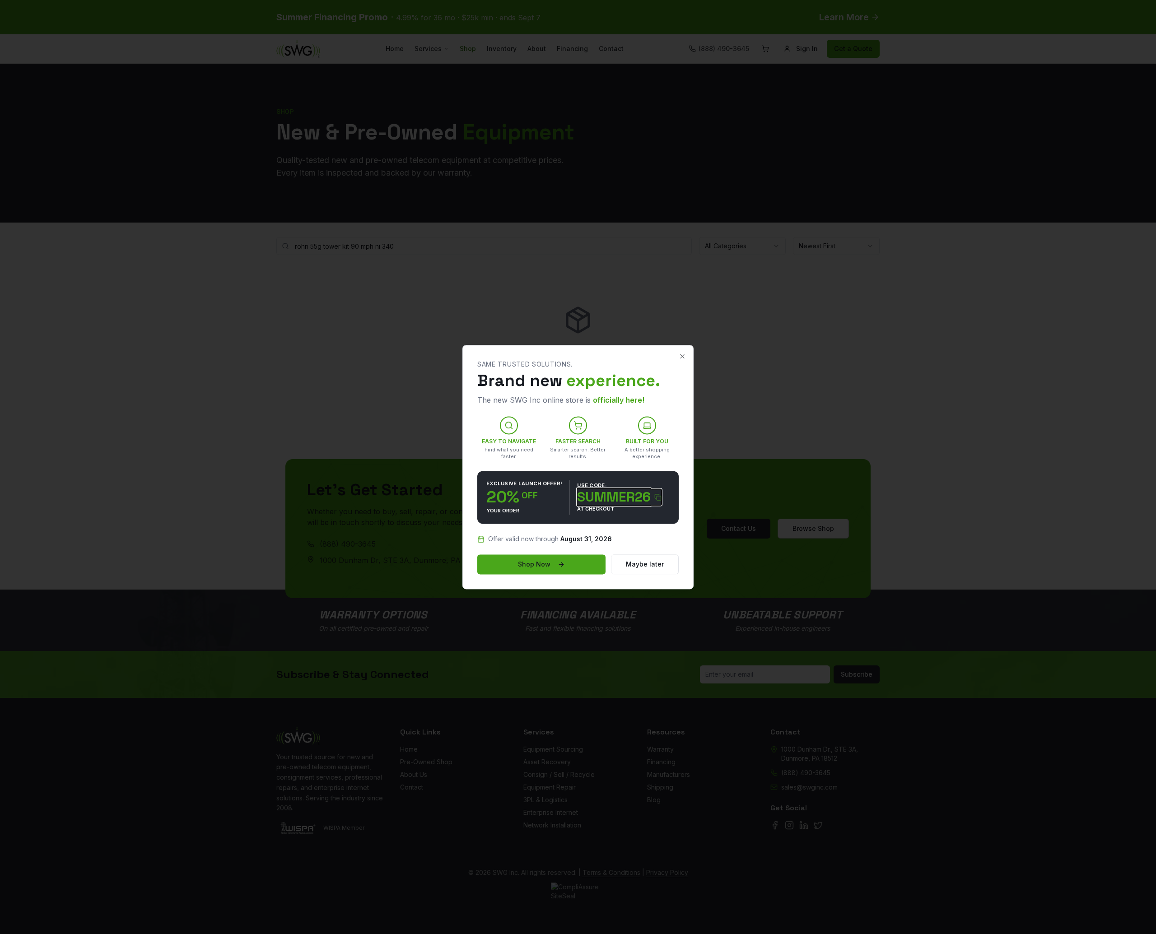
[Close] (682, 356)
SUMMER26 (614, 497)
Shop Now (534, 564)
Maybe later (645, 564)
